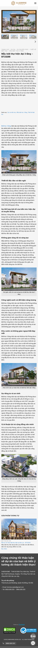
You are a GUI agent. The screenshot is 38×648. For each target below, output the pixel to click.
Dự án (13, 49)
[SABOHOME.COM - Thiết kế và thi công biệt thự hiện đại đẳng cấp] (19, 3)
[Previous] (4, 21)
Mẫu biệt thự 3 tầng (16, 51)
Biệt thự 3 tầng (6, 126)
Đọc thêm (4, 549)
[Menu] (35, 3)
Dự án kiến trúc (22, 49)
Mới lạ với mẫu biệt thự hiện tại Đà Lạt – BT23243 (16, 542)
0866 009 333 (10, 643)
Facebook (22, 624)
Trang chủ (5, 49)
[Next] (33, 21)
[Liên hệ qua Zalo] (33, 636)
